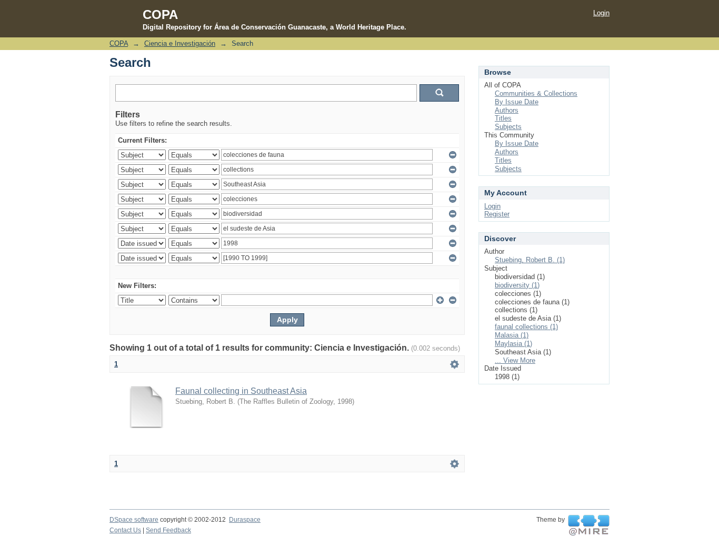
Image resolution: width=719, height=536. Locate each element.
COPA (118, 43)
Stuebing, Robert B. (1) (530, 260)
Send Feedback (168, 530)
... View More (515, 360)
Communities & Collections (536, 93)
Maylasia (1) (513, 344)
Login (601, 13)
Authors (506, 110)
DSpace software (133, 519)
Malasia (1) (511, 335)
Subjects (508, 127)
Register (497, 214)
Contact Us (125, 530)
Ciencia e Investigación (179, 43)
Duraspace (245, 519)
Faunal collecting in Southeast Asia (241, 390)
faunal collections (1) (526, 327)
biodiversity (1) (517, 285)
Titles (503, 118)
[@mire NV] (589, 525)
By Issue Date (516, 102)
